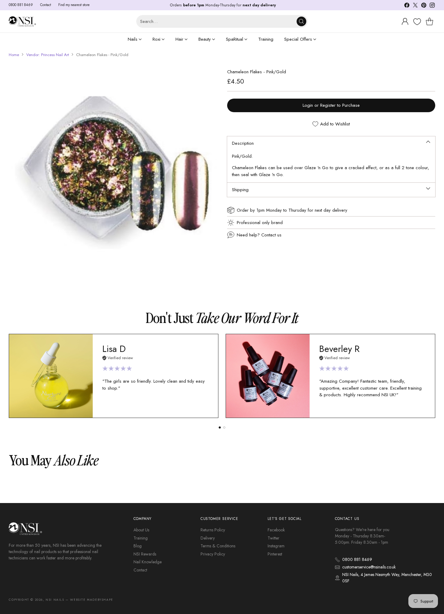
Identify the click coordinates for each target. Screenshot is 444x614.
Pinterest (275, 554)
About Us (141, 530)
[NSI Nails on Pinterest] (424, 6)
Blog (138, 546)
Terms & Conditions (218, 546)
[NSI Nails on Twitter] (415, 6)
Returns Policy (213, 530)
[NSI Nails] (22, 21)
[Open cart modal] (429, 21)
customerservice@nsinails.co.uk (369, 567)
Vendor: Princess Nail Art (47, 55)
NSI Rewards (145, 554)
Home (14, 55)
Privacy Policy (213, 554)
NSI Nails (55, 599)
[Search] (301, 21)
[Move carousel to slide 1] (220, 427)
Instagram (276, 546)
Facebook (276, 530)
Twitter (273, 538)
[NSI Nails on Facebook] (407, 6)
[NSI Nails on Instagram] (432, 6)
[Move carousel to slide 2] (224, 427)
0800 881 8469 (357, 559)
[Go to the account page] (405, 21)
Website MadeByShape (91, 599)
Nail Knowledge (148, 562)
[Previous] (10, 375)
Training (141, 538)
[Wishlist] (416, 21)
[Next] (433, 375)
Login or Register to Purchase (331, 105)
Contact (140, 570)
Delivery (208, 538)
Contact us (271, 235)
